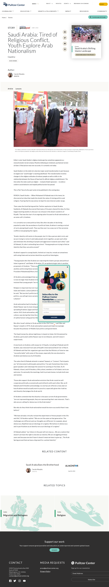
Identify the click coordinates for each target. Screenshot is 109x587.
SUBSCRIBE (54, 317)
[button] (54, 297)
